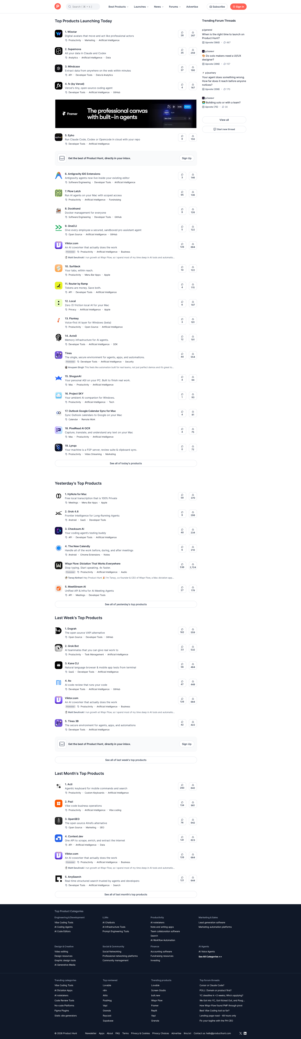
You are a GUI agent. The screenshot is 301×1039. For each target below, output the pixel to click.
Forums (173, 6)
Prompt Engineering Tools (116, 931)
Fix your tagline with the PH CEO (216, 1020)
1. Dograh (70, 628)
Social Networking (112, 951)
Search (116, 885)
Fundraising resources (162, 956)
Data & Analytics (104, 75)
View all (224, 119)
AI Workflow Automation (163, 940)
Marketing (90, 40)
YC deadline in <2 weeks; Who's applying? (221, 995)
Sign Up (187, 158)
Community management (115, 960)
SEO (102, 827)
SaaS (83, 520)
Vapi (105, 1005)
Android (73, 520)
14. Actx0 (71, 335)
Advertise (192, 6)
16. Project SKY (74, 393)
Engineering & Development (70, 917)
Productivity (75, 40)
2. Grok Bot (72, 646)
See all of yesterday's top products (126, 604)
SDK (115, 344)
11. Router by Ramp (76, 283)
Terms (125, 1033)
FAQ (118, 1033)
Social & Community (113, 946)
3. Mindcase (72, 66)
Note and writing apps (162, 927)
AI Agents (204, 946)
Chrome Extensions (90, 554)
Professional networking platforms (120, 956)
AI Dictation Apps (63, 990)
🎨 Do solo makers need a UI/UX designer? (221, 57)
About (110, 1033)
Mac (71, 384)
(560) (212, 42)
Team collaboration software (165, 931)
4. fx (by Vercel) (74, 83)
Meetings (73, 502)
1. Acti (68, 784)
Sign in (240, 6)
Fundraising (115, 199)
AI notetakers (157, 922)
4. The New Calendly (77, 546)
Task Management (94, 654)
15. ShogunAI (73, 376)
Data (108, 57)
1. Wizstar (71, 31)
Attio (105, 995)
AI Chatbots (109, 922)
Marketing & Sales (208, 917)
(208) (212, 89)
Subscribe (219, 6)
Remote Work (88, 419)
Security (129, 361)
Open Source (75, 234)
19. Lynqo (71, 445)
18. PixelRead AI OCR (77, 428)
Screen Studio (158, 990)
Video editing (61, 951)
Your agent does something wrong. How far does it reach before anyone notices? (224, 81)
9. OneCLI (71, 225)
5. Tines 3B (72, 721)
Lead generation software (212, 922)
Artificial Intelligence (109, 40)
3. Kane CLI (72, 663)
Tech (111, 402)
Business (125, 251)
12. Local (70, 301)
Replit (154, 1010)
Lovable (107, 985)
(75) (211, 106)
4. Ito (68, 680)
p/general (207, 29)
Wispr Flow (156, 1000)
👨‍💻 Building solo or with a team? (221, 102)
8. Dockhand (72, 208)
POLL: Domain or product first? (215, 990)
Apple (107, 274)
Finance (155, 946)
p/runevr (209, 51)
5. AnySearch (73, 876)
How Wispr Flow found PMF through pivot (221, 1005)
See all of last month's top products (125, 894)
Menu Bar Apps (92, 274)
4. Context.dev (74, 836)
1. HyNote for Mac (76, 494)
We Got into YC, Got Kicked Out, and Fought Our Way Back (222, 1000)
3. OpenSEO (72, 819)
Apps (101, 1033)
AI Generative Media (65, 964)
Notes (107, 554)
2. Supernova (73, 49)
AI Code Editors (62, 931)
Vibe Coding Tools (64, 922)
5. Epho (69, 135)
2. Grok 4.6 (72, 511)
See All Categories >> (210, 956)
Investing (155, 960)
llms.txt (187, 1033)
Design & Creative (64, 946)
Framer (154, 1005)
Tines (68, 353)
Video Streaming (93, 454)
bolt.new (155, 995)
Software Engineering (80, 182)
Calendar (73, 419)
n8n (105, 990)
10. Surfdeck (72, 266)
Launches (140, 6)
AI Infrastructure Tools (114, 927)
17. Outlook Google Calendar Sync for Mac (90, 410)
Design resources (63, 956)
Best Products (117, 6)
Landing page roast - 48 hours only (218, 1015)
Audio (124, 572)
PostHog (107, 1000)
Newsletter (90, 1033)
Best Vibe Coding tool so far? (214, 1010)
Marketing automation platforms (215, 927)
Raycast (107, 1015)
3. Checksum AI (74, 528)
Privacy (72, 309)
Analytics (73, 57)
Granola (107, 1010)
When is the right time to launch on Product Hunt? (223, 36)
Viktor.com (71, 243)
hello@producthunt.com (218, 1033)
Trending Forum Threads (219, 20)
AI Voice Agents (207, 951)
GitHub (116, 92)
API (70, 75)
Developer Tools (84, 75)
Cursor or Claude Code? (212, 985)
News (157, 6)
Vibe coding (115, 810)
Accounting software (161, 951)
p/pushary (210, 72)
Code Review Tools (64, 1000)
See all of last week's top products (125, 759)
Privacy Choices (160, 1033)
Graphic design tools (65, 960)
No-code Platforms (64, 1005)
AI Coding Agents (64, 927)
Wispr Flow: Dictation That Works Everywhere (92, 563)
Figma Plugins (62, 1010)
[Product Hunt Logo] (58, 6)
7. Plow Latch (73, 191)
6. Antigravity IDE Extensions (82, 173)
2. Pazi (69, 801)
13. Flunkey (72, 318)
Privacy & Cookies (140, 1033)
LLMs (105, 917)
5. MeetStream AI (75, 586)
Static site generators (66, 1015)
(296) (212, 64)
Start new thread (226, 129)
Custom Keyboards (94, 792)
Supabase (108, 1020)
